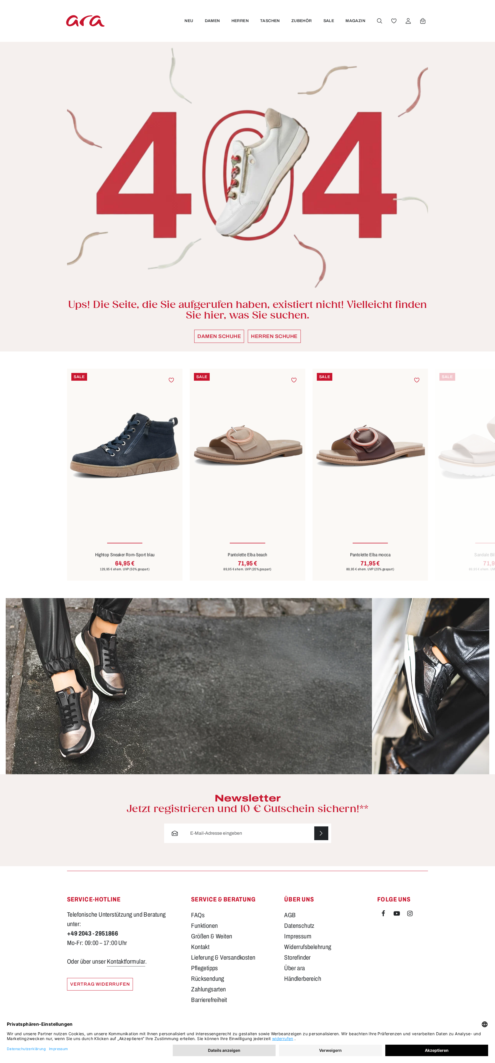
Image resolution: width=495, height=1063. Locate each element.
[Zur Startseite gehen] (85, 20)
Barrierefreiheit (209, 1000)
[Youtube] (397, 914)
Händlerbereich (302, 978)
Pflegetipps (204, 968)
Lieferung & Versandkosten (223, 957)
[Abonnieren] (321, 833)
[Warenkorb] (423, 21)
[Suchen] (379, 21)
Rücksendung (207, 978)
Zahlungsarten (208, 989)
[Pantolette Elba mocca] (370, 446)
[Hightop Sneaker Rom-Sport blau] (124, 446)
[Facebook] (384, 914)
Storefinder (297, 957)
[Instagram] (410, 914)
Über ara (294, 968)
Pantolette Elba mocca (370, 554)
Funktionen (204, 925)
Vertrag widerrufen (100, 984)
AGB (290, 915)
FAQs (198, 915)
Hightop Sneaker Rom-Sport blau (125, 554)
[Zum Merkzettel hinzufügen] (171, 380)
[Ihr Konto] (408, 21)
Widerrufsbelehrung (307, 947)
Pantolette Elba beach (247, 554)
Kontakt (200, 947)
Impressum (297, 936)
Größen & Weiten (211, 936)
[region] (247, 474)
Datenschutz (299, 925)
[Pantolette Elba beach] (247, 446)
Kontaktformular (126, 961)
